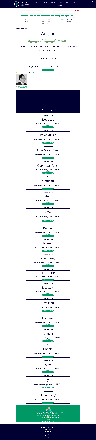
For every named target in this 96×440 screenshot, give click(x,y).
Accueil (32, 434)
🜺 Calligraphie (48, 19)
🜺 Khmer (42, 19)
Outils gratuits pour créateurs (60, 4)
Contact (52, 2)
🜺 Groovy (56, 17)
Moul (47, 196)
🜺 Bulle (35, 17)
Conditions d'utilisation (61, 434)
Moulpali (48, 181)
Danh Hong (34, 72)
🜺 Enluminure (27, 21)
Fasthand (48, 303)
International (43, 16)
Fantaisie (31, 16)
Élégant (26, 16)
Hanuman (48, 273)
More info (48, 125)
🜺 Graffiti (62, 17)
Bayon (47, 380)
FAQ (67, 2)
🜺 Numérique (53, 17)
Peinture (62, 16)
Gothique (38, 16)
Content (47, 334)
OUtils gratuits (48, 434)
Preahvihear (48, 135)
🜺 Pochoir (62, 19)
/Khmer (25, 28)
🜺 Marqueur (48, 21)
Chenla (48, 349)
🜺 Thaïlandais (43, 21)
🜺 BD (68, 17)
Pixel (65, 16)
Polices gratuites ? (37, 3)
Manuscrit (48, 16)
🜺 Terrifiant (31, 17)
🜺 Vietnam (42, 23)
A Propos (44, 2)
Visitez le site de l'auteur (23, 86)
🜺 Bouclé (26, 17)
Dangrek (48, 318)
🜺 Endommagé (32, 19)
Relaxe (68, 16)
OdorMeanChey (48, 150)
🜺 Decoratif (69, 21)
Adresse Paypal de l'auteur (23, 87)
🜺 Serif (72, 19)
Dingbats (23, 16)
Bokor (48, 364)
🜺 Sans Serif (73, 17)
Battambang (48, 395)
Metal (48, 212)
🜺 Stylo (47, 23)
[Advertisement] (48, 99)
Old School (57, 16)
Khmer (47, 243)
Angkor (48, 34)
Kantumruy (47, 258)
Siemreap (48, 119)
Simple (72, 16)
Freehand (48, 287)
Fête (35, 16)
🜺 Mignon (68, 19)
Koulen (48, 228)
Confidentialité (54, 434)
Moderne (52, 16)
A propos (35, 434)
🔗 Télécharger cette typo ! (47, 127)
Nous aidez (75, 2)
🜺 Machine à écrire (58, 19)
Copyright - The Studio (48, 435)
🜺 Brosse (47, 17)
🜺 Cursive (26, 19)
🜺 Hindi (42, 17)
